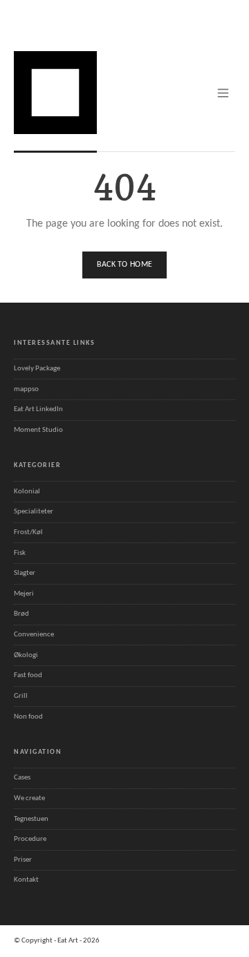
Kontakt (26, 880)
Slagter (24, 573)
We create (29, 798)
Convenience (34, 634)
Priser (23, 860)
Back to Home (125, 264)
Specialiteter (33, 511)
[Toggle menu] (223, 93)
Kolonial (27, 491)
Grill (21, 696)
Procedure (30, 839)
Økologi (26, 655)
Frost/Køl (28, 532)
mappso (26, 389)
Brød (21, 614)
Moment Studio (38, 430)
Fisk (20, 553)
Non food (28, 717)
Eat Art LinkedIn (38, 409)
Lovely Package (37, 368)
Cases (22, 777)
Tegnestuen (31, 819)
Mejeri (24, 594)
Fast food (28, 675)
